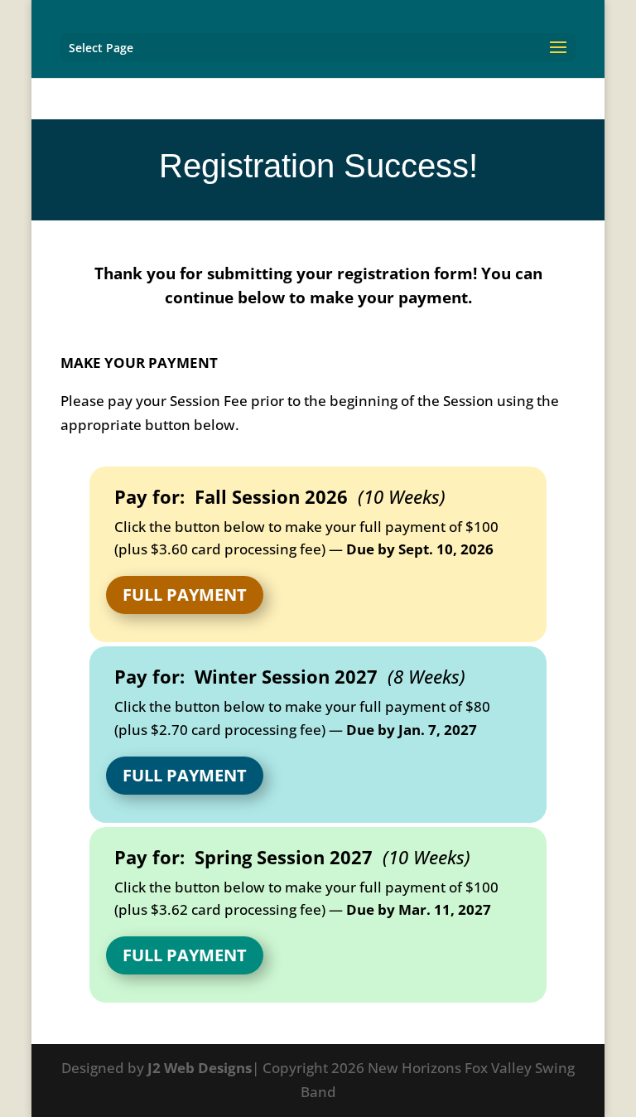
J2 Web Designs (199, 1067)
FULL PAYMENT (185, 594)
